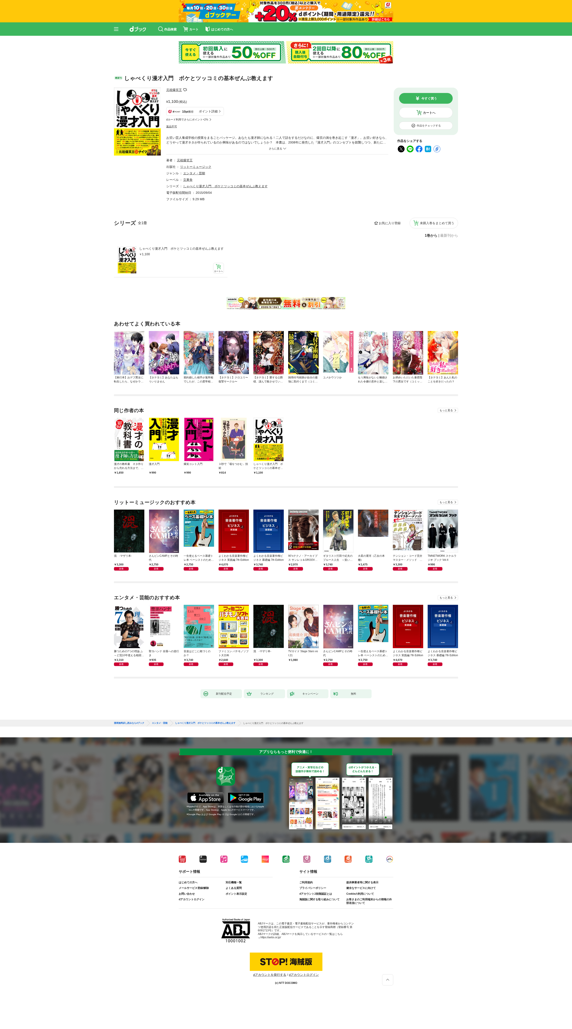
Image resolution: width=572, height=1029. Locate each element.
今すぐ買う (429, 98)
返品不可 (171, 126)
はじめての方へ (188, 882)
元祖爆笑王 (174, 90)
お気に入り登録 (390, 223)
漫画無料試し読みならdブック (129, 723)
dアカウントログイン (191, 899)
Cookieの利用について (360, 893)
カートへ (429, 112)
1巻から (431, 235)
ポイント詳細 (208, 111)
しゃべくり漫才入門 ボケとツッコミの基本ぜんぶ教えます (181, 248)
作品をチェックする (429, 125)
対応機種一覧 (234, 882)
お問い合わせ (187, 893)
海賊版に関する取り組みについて (319, 899)
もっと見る (446, 410)
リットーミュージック (195, 167)
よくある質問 (234, 888)
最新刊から (449, 235)
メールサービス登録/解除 (194, 888)
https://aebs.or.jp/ (271, 937)
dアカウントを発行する (269, 974)
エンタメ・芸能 (194, 173)
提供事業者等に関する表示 (362, 882)
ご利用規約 (306, 882)
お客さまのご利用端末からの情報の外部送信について (369, 901)
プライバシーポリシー (312, 888)
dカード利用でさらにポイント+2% (187, 119)
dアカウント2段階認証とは (315, 893)
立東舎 (188, 179)
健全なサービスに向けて (361, 888)
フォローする (185, 90)
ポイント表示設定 (236, 893)
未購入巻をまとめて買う (437, 223)
